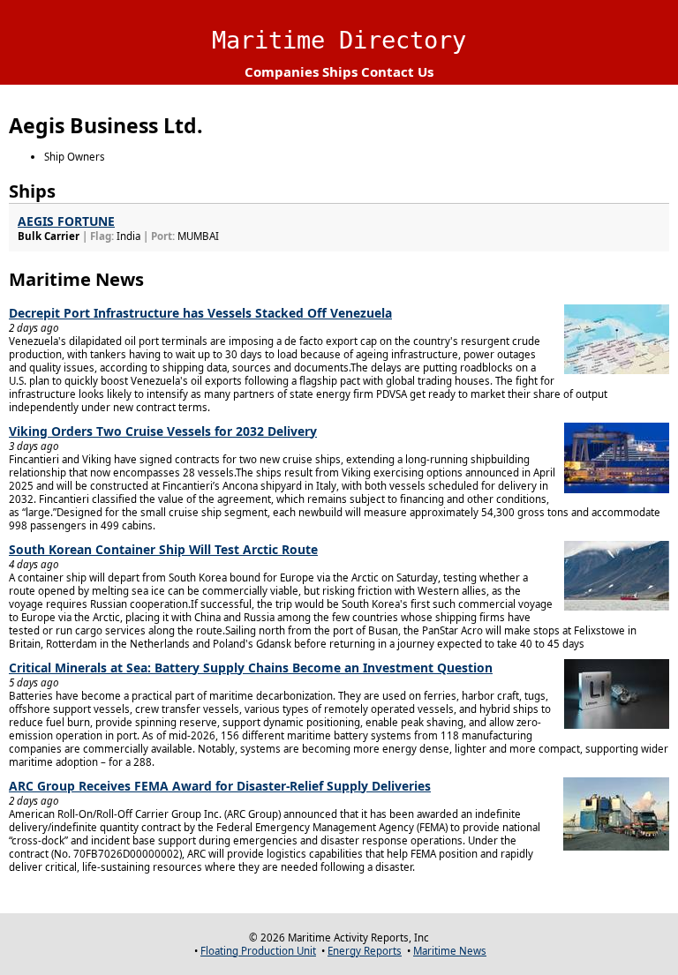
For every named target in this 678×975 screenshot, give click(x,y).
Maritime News (449, 950)
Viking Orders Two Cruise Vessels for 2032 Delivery (163, 431)
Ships (340, 71)
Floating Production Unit (258, 950)
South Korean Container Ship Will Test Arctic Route (163, 549)
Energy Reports (365, 950)
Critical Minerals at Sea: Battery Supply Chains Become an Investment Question (251, 667)
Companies (282, 71)
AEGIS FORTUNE (66, 221)
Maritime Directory (339, 40)
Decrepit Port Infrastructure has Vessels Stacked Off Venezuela (200, 312)
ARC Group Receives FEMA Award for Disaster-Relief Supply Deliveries (220, 785)
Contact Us (397, 71)
